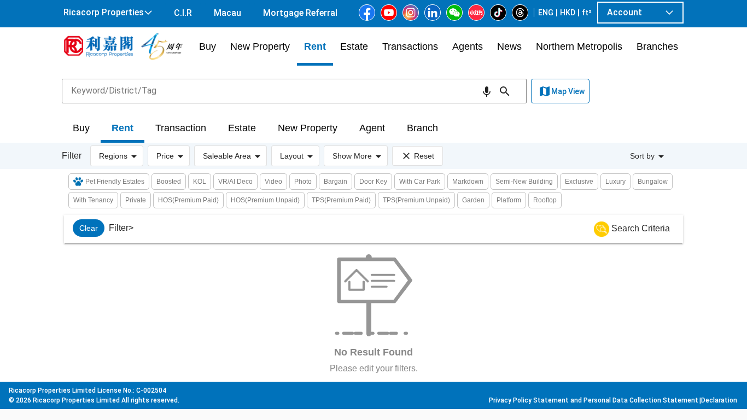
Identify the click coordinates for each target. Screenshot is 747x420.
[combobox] (294, 91)
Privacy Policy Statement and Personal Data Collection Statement (593, 400)
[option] (88, 228)
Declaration (719, 400)
